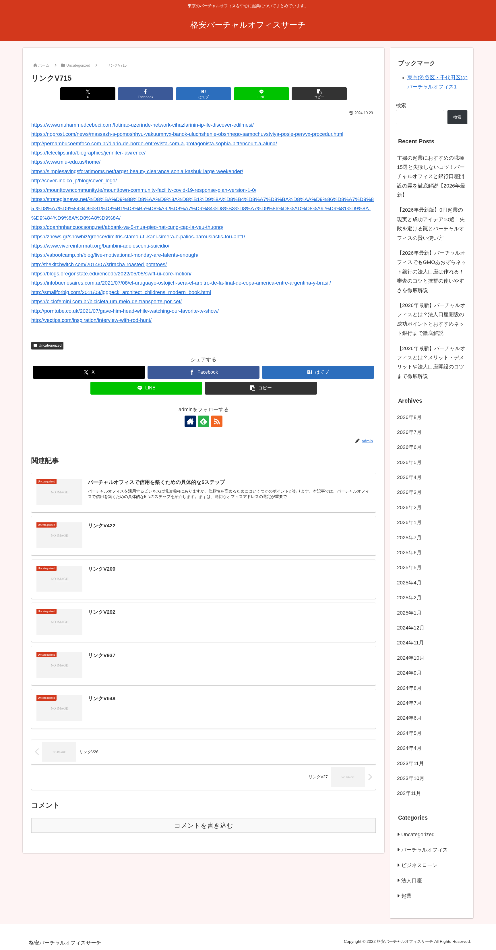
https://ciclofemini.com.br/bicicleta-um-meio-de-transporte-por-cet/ (106, 301)
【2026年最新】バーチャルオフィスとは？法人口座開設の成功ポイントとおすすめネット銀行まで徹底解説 (431, 319)
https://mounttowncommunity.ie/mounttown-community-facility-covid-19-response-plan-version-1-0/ (143, 190)
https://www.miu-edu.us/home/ (65, 162)
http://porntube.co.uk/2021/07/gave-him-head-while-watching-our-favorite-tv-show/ (125, 311)
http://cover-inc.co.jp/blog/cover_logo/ (74, 181)
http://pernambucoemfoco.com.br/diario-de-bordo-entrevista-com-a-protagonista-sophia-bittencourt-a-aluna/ (154, 143)
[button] (319, 93)
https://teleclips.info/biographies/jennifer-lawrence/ (88, 153)
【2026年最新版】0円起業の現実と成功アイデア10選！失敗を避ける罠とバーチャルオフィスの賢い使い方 (431, 224)
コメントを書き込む (203, 825)
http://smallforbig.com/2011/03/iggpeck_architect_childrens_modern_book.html (121, 292)
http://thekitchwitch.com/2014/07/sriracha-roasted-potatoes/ (99, 264)
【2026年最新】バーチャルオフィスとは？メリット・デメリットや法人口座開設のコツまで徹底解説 (431, 362)
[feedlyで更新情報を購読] (203, 421)
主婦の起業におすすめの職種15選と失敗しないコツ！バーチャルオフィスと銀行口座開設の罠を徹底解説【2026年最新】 (431, 176)
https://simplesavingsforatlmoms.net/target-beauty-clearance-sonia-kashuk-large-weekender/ (137, 171)
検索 (401, 105)
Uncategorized (50, 345)
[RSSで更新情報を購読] (216, 421)
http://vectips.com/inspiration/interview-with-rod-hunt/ (91, 320)
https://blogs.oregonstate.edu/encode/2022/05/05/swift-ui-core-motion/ (111, 274)
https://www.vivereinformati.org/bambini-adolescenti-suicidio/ (100, 246)
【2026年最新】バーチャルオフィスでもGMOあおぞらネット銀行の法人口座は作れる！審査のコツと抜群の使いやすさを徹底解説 (431, 271)
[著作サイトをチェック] (190, 421)
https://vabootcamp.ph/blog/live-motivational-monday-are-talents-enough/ (114, 255)
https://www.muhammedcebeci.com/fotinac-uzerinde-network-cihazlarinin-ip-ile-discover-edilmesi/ (142, 125)
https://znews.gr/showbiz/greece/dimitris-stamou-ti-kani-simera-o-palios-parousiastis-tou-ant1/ (138, 237)
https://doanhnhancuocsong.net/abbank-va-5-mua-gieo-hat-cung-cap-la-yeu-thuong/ (127, 227)
